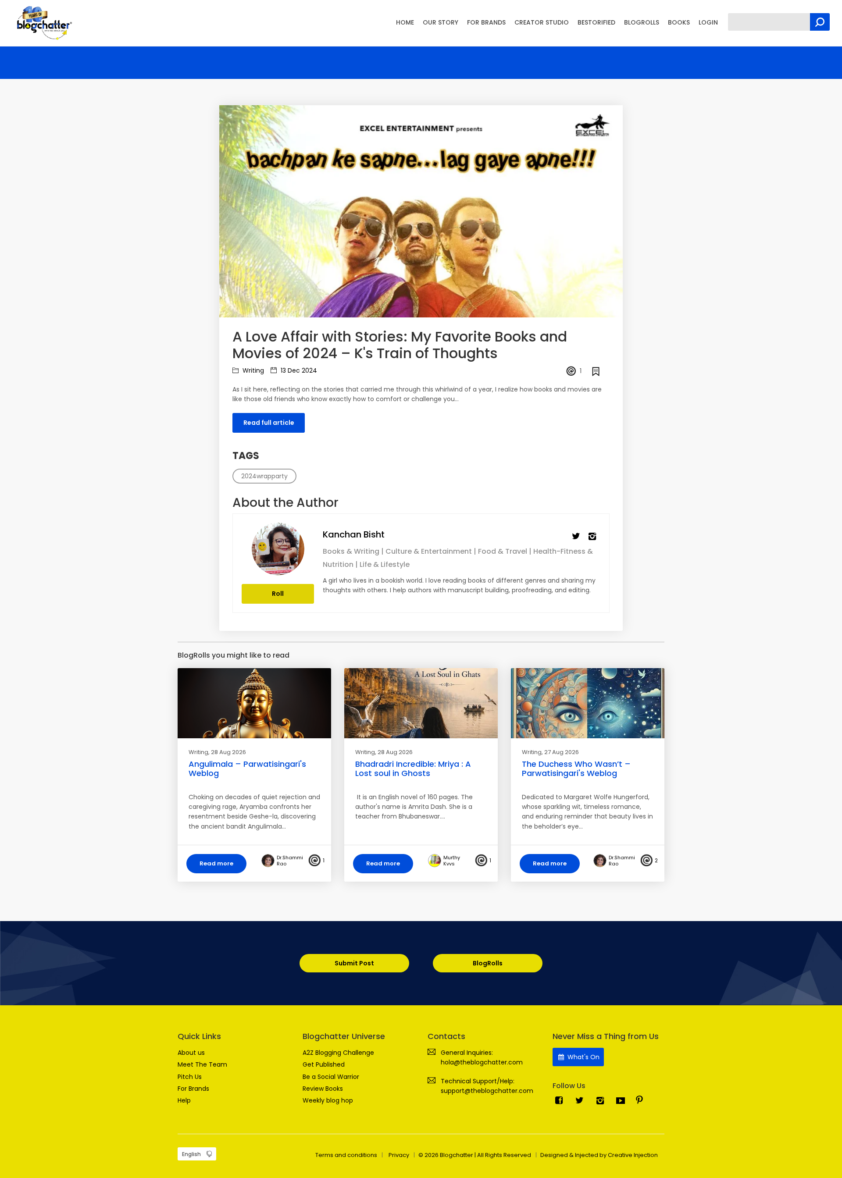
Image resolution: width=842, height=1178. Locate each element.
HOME (405, 22)
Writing (252, 370)
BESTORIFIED (596, 22)
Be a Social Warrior (331, 1076)
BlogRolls (488, 963)
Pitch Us (190, 1076)
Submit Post (354, 963)
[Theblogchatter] (43, 22)
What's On (582, 1057)
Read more (216, 863)
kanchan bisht (354, 534)
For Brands (193, 1088)
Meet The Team (202, 1064)
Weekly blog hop (328, 1100)
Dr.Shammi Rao (290, 860)
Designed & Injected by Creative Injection (599, 1155)
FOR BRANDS (486, 22)
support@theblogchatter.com (487, 1090)
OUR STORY (440, 22)
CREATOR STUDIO (541, 22)
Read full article (268, 422)
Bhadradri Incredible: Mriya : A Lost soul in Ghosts (413, 768)
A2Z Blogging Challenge (338, 1052)
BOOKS (679, 22)
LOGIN (708, 22)
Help (184, 1100)
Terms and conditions (346, 1155)
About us (191, 1052)
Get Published (324, 1064)
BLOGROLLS (641, 22)
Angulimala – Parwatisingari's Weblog (247, 768)
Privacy (399, 1155)
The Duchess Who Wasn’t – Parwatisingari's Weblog (576, 768)
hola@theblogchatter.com (482, 1062)
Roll (278, 593)
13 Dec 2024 (298, 370)
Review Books (323, 1088)
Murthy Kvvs (451, 860)
